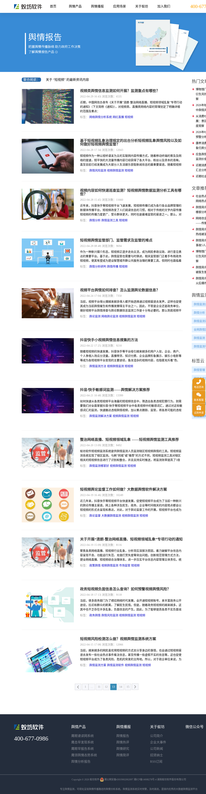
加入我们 (163, 6)
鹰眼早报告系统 (82, 748)
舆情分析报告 (81, 761)
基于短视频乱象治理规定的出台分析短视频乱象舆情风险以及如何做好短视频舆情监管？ (130, 142)
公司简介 (156, 736)
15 (128, 686)
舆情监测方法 (97, 366)
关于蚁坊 (141, 6)
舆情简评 (122, 755)
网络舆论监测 (109, 316)
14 (120, 686)
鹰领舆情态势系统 (84, 755)
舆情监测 (69, 789)
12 (106, 686)
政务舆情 (95, 615)
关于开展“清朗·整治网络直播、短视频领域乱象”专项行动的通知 (131, 539)
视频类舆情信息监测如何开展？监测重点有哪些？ (120, 91)
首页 (53, 6)
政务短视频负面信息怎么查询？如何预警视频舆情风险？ (125, 589)
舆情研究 (122, 748)
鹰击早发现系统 (82, 742)
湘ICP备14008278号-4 (145, 779)
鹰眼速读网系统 (82, 736)
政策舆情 (95, 565)
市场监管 (124, 565)
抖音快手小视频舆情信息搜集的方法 (109, 340)
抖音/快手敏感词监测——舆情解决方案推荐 (115, 390)
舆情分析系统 (113, 789)
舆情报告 (122, 736)
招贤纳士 (156, 755)
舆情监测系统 (130, 789)
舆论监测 (95, 316)
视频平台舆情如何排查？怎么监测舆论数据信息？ (120, 290)
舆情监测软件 (115, 665)
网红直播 (118, 117)
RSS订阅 (156, 761)
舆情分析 (95, 220)
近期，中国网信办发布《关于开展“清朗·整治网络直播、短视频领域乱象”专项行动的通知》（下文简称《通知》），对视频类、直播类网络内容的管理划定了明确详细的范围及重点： (131, 107)
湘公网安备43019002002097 (118, 779)
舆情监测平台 (190, 789)
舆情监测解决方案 (100, 415)
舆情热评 (122, 742)
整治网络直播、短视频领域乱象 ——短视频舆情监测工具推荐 (129, 440)
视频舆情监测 (115, 170)
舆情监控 (28, 6)
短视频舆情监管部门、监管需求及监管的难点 (116, 240)
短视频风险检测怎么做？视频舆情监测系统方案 (118, 639)
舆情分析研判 (97, 266)
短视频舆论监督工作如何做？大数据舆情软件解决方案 (123, 489)
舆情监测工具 (109, 220)
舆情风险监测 (97, 170)
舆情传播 (112, 266)
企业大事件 (158, 742)
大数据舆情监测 (111, 515)
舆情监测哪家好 (99, 465)
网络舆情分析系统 (100, 117)
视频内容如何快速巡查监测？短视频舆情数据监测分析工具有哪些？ (130, 192)
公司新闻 (156, 748)
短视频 (129, 117)
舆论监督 (95, 515)
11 (99, 686)
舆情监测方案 (97, 665)
